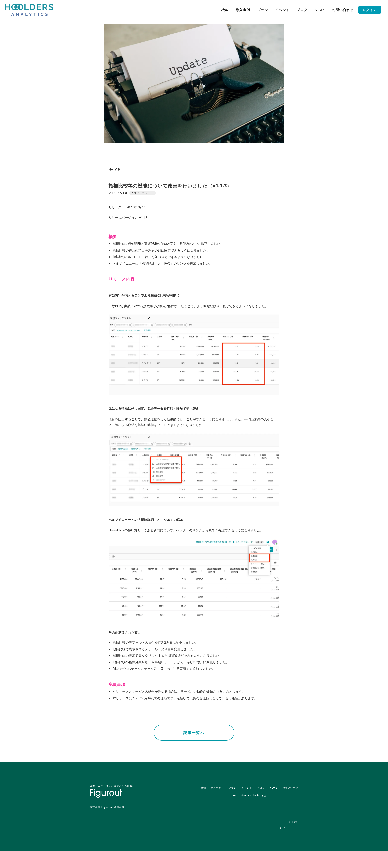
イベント (282, 9)
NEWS (320, 9)
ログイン (370, 10)
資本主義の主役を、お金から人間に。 (112, 785)
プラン (262, 9)
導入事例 (243, 9)
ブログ (302, 9)
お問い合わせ (343, 9)
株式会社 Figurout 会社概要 (107, 807)
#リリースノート (142, 193)
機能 (225, 9)
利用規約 (293, 822)
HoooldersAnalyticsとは (250, 795)
